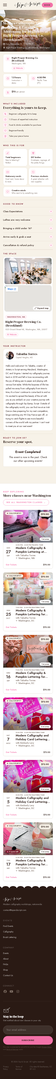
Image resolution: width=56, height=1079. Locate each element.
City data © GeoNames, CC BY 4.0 (41, 1067)
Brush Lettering (9, 937)
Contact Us (8, 975)
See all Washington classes (26, 502)
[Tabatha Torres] (10, 356)
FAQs (5, 964)
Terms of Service (12, 1049)
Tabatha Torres (26, 354)
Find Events (8, 926)
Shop (5, 969)
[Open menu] (5, 4)
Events (6, 953)
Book (47, 5)
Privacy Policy (47, 1047)
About (5, 958)
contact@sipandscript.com (14, 910)
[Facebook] (5, 992)
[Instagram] (18, 992)
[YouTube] (11, 992)
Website (19, 68)
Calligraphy (8, 931)
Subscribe (28, 1040)
